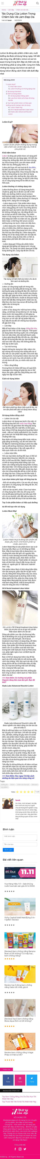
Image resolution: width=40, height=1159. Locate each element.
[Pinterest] (24, 1149)
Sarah (17, 800)
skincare (34, 784)
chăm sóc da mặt (23, 784)
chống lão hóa (31, 328)
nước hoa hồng (26, 423)
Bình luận (8, 850)
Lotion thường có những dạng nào (23, 89)
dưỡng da (4, 784)
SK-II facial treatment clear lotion (22, 109)
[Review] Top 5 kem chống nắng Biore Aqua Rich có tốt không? (18, 1020)
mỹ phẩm (4, 787)
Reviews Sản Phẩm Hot (11, 1091)
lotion (12, 784)
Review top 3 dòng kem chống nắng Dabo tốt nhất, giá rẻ (18, 986)
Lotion (4, 156)
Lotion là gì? (11, 84)
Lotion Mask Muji (16, 107)
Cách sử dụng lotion (14, 94)
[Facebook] (15, 1149)
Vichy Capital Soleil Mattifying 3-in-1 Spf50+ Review (19, 919)
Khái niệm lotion (16, 86)
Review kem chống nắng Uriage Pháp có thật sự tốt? (18, 1054)
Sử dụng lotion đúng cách (20, 96)
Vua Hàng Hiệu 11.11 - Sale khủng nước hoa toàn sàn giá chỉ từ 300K (19, 885)
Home (4, 10)
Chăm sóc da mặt (22, 10)
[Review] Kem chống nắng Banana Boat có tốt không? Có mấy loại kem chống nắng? (19, 953)
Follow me (6, 1069)
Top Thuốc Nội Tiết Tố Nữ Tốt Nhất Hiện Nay (19, 1102)
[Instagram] (20, 1149)
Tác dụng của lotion (14, 91)
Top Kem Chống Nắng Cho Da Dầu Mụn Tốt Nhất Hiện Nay (19, 1098)
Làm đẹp (11, 10)
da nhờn (32, 167)
